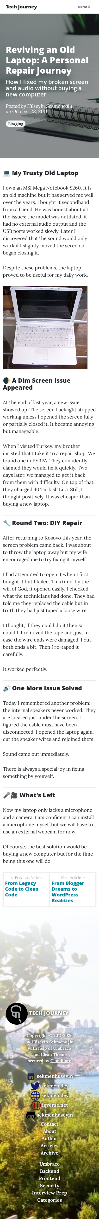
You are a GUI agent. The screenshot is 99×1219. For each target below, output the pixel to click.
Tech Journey (21, 6)
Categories (49, 1200)
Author (49, 1138)
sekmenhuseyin (54, 1076)
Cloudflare (60, 1060)
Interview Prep (49, 1193)
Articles (50, 1146)
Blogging (15, 123)
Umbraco (62, 1048)
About (49, 1131)
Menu (83, 7)
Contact (49, 1124)
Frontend (49, 1178)
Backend (49, 1171)
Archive (49, 1153)
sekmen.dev (54, 1086)
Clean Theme (54, 1054)
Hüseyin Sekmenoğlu (52, 1042)
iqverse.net (54, 1105)
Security (49, 1185)
